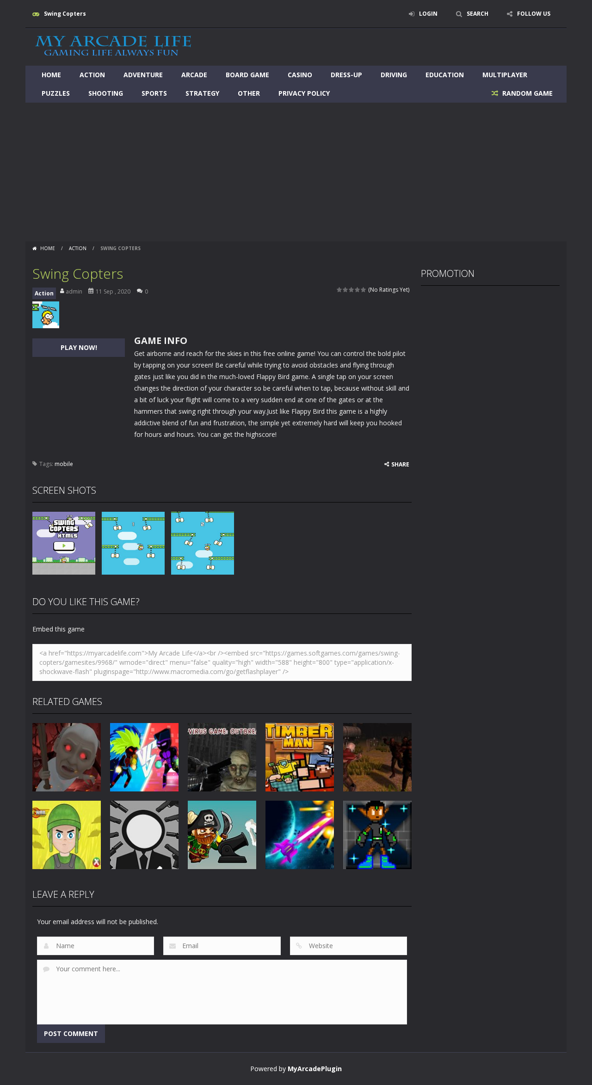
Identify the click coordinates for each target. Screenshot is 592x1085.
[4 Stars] (358, 289)
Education (445, 74)
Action (92, 74)
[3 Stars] (352, 289)
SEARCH (477, 14)
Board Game (247, 74)
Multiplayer (504, 74)
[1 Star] (340, 289)
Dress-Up (346, 74)
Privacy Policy (304, 93)
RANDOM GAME (526, 93)
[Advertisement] (296, 172)
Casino (300, 74)
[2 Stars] (346, 289)
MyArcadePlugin (315, 1068)
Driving (394, 74)
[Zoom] (63, 542)
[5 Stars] (364, 289)
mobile (64, 464)
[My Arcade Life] (113, 46)
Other (249, 93)
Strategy (202, 93)
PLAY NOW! (79, 347)
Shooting (105, 93)
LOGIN (428, 14)
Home (51, 74)
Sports (154, 93)
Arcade (194, 74)
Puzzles (56, 93)
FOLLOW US (533, 14)
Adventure (143, 74)
